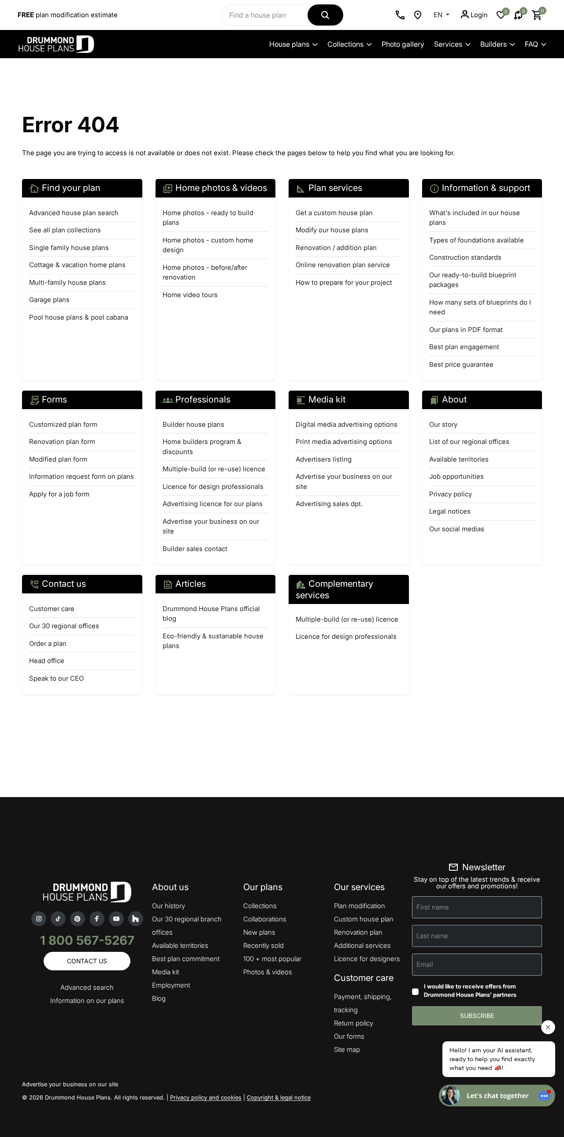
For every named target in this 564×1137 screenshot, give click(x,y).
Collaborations (264, 919)
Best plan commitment (185, 958)
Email (424, 964)
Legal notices (450, 511)
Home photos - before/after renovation (205, 272)
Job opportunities (456, 476)
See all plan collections (65, 230)
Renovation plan (358, 932)
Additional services (362, 945)
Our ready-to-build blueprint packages (472, 280)
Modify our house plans (332, 230)
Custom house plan (363, 919)
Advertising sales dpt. (329, 504)
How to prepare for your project (344, 282)
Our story (443, 424)
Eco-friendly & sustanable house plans (213, 641)
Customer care (51, 608)
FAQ (531, 44)
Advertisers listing (324, 459)
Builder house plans (193, 424)
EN (439, 15)
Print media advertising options (344, 441)
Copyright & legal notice (279, 1097)
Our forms (349, 1036)
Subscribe (477, 1015)
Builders (493, 44)
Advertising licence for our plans (213, 504)
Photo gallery (403, 44)
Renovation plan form (62, 441)
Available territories (459, 459)
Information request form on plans (81, 476)
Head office (46, 660)
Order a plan (48, 643)
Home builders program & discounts (202, 446)
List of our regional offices (469, 441)
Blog (159, 998)
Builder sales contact (195, 548)
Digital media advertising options (346, 424)
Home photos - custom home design (208, 245)
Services (448, 44)
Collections (345, 44)
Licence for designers (367, 958)
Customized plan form (63, 424)
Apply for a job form (59, 494)
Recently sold (263, 945)
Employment (171, 985)
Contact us (87, 961)
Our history (168, 906)
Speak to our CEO (56, 678)
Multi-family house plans (67, 282)
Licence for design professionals (213, 486)
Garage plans (49, 299)
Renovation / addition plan (336, 247)
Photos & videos (267, 972)
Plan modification (359, 906)
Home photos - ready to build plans (208, 218)
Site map (347, 1049)
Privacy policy (450, 494)
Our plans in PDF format (466, 329)
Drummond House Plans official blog (211, 613)
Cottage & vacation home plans (77, 265)
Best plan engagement (464, 347)
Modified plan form (58, 459)
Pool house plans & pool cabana (78, 317)
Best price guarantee (461, 364)
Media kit (165, 972)
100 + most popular (272, 958)
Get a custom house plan (334, 213)
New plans (259, 932)
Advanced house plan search (74, 213)
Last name (432, 935)
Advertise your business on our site (211, 526)
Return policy (353, 1023)
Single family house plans (69, 247)
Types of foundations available (476, 240)
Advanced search (87, 987)
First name (432, 906)
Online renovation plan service (343, 265)
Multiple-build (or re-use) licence (214, 469)
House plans (289, 44)
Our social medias (456, 529)
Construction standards (465, 257)
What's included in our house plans (474, 218)
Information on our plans (87, 1000)
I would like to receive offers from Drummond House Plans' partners (470, 991)
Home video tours (190, 295)
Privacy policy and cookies (205, 1097)
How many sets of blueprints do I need (480, 307)
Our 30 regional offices (64, 626)
